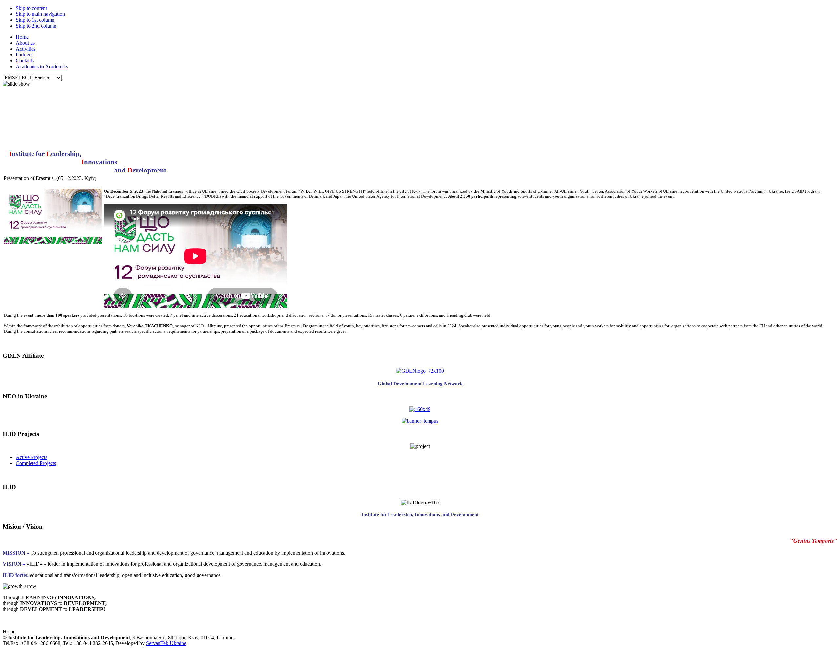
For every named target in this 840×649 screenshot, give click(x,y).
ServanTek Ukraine (166, 643)
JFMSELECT (17, 77)
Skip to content (31, 8)
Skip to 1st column (35, 20)
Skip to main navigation (40, 14)
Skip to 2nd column (36, 26)
